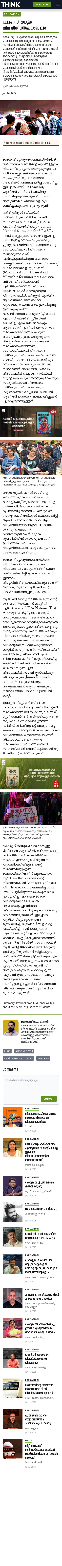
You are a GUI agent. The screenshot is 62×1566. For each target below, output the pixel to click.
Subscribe (42, 4)
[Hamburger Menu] (58, 4)
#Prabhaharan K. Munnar (18, 1058)
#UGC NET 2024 (24, 1051)
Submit (49, 1098)
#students (43, 1058)
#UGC (7, 1051)
